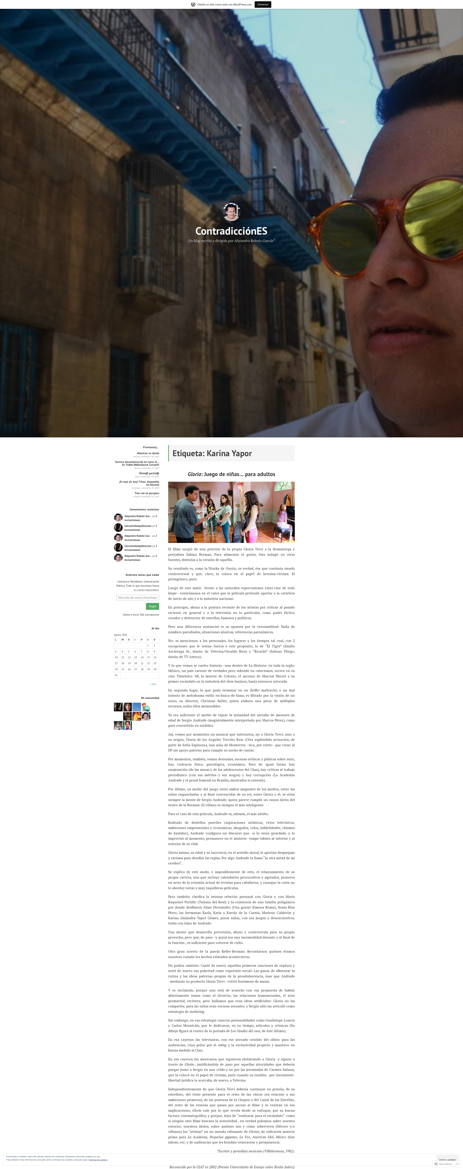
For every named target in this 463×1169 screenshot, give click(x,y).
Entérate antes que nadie (142, 575)
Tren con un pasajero (147, 493)
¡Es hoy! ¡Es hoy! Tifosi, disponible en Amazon (139, 483)
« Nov (153, 684)
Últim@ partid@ (149, 473)
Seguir (152, 606)
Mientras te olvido (148, 453)
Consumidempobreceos (138, 526)
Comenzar (263, 4)
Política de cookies (98, 1159)
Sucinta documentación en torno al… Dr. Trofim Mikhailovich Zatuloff (137, 463)
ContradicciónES (231, 230)
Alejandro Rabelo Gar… (138, 516)
